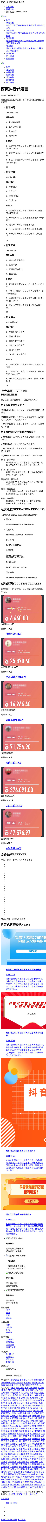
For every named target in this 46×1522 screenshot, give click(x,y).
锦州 (12, 1405)
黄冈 (16, 1431)
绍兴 (16, 1416)
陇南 (3, 1464)
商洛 (29, 1459)
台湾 (36, 1485)
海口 (38, 1441)
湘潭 (14, 1434)
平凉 (27, 1462)
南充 (32, 1446)
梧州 (29, 1467)
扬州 (21, 1400)
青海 (16, 1464)
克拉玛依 (40, 1474)
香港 (36, 1487)
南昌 (7, 1426)
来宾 (27, 1469)
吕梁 (41, 1398)
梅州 (34, 1439)
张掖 (23, 1462)
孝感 (7, 1431)
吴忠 (5, 1474)
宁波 (7, 1416)
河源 (43, 1439)
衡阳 (19, 1434)
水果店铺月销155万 (16, 677)
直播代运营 (33, 33)
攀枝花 (35, 1444)
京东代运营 (31, 25)
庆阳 (36, 1462)
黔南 (25, 1451)
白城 (36, 1408)
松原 (41, 1408)
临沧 (27, 1454)
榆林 (16, 1459)
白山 (32, 1408)
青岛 (5, 1390)
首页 (8, 20)
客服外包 (14, 51)
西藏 (36, 1469)
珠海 (38, 1436)
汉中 (21, 1459)
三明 (21, 1423)
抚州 (21, 1426)
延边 (3, 1411)
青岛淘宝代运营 (26, 1380)
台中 (10, 1487)
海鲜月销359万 (13, 762)
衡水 (25, 1395)
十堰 (27, 1428)
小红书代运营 (22, 33)
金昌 (5, 1462)
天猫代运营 (21, 25)
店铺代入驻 (15, 43)
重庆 (26, 1388)
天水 (14, 1462)
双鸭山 (8, 1413)
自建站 (35, 1383)
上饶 (16, 1426)
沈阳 (27, 1403)
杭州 (3, 1416)
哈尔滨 (15, 1411)
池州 (32, 1421)
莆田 (25, 1423)
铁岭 (34, 1405)
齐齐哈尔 (22, 1411)
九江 (12, 1426)
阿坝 (3, 1449)
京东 (8, 1315)
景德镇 (39, 1426)
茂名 (25, 1439)
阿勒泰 (27, 1479)
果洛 (43, 1464)
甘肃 (34, 1459)
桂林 (25, 1467)
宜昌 (32, 1428)
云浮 (29, 1441)
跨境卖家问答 (17, 1383)
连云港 (35, 1400)
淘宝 (8, 1310)
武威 (19, 1462)
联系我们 (10, 59)
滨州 (3, 1393)
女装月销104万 (13, 848)
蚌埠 (21, 1418)
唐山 (42, 1393)
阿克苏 (8, 1477)
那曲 (23, 1472)
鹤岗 (24, 1413)
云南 (36, 1451)
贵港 (5, 1469)
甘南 (12, 1464)
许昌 (36, 1482)
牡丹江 (29, 1411)
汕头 (43, 1436)
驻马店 (17, 1485)
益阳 (43, 1434)
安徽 (7, 1418)
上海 (22, 1388)
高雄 (19, 1487)
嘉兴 (25, 1416)
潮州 (21, 1441)
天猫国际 (10, 1339)
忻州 (32, 1398)
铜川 (3, 1459)
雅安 (41, 1446)
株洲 (10, 1434)
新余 (5, 1428)
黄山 (5, 1421)
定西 (41, 1462)
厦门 (7, 1423)
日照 (41, 1390)
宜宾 (27, 1446)
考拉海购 (10, 1345)
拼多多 (9, 1318)
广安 (16, 1449)
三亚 (43, 1441)
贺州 (19, 1469)
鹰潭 (10, 1428)
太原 (40, 1395)
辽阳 (25, 1405)
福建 (41, 1421)
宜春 (25, 1426)
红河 (12, 1456)
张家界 (37, 1434)
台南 (14, 1487)
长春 (10, 1408)
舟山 (3, 1418)
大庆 (41, 1411)
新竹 (27, 1487)
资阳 (23, 1446)
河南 (32, 1479)
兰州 (38, 1459)
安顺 (5, 1451)
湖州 (21, 1416)
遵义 (38, 1449)
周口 (12, 1485)
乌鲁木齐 (25, 1474)
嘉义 (32, 1487)
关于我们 (10, 56)
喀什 (14, 1477)
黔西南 (30, 1451)
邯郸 (3, 1395)
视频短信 (27, 1383)
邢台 (7, 1395)
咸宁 (21, 1431)
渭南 (7, 1459)
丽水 (43, 1416)
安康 (25, 1459)
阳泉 (5, 1398)
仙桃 (25, 1431)
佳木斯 (36, 1411)
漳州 (12, 1423)
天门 (34, 1431)
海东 (25, 1464)
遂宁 (10, 1446)
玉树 (3, 1467)
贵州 (29, 1449)
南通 (40, 1400)
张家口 (30, 1395)
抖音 (8, 1325)
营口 (16, 1405)
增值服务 (10, 46)
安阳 (14, 1482)
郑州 (37, 1479)
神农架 (39, 1431)
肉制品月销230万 (15, 720)
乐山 (19, 1446)
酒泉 (32, 1462)
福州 (3, 1423)
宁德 (38, 1423)
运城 (23, 1398)
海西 (7, 1467)
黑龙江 (8, 1411)
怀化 (16, 1436)
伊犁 (17, 1479)
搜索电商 (10, 23)
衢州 (34, 1416)
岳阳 (27, 1434)
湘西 (21, 1436)
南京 (19, 1403)
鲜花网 (37, 1380)
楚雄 (7, 1456)
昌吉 (23, 1477)
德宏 (32, 1454)
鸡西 (3, 1413)
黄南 (34, 1464)
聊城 (12, 1393)
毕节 (10, 1451)
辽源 (23, 1408)
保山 (14, 1454)
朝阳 (38, 1405)
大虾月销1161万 (14, 805)
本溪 (3, 1405)
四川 (16, 1444)
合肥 (12, 1418)
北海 (34, 1467)
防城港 (39, 1467)
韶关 (7, 1439)
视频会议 (9, 1385)
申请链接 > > (35, 1385)
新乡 (23, 1482)
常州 (5, 1403)
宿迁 (7, 1400)
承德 (16, 1395)
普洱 (23, 1454)
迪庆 (41, 1454)
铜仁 (14, 1451)
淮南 (25, 1418)
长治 (10, 1398)
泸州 (40, 1444)
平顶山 (8, 1482)
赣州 (34, 1426)
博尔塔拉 (29, 1477)
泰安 (32, 1390)
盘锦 (29, 1405)
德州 (7, 1393)
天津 (18, 1388)
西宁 (21, 1464)
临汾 (14, 1398)
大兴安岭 (35, 1413)
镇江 (16, 1400)
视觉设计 (10, 1359)
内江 (14, 1446)
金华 (29, 1416)
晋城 (27, 1398)
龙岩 (34, 1423)
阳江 (3, 1441)
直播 (8, 1330)
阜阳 (10, 1421)
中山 (16, 1441)
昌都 (9, 1472)
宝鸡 (38, 1456)
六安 (23, 1421)
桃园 (5, 1487)
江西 (3, 1426)
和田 (18, 1477)
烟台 (19, 1390)
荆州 (12, 1431)
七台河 (19, 1413)
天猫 (8, 1313)
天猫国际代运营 (13, 41)
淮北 (36, 1418)
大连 (32, 1403)
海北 (29, 1464)
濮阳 (31, 1482)
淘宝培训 (26, 1385)
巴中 (21, 1449)
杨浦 (12, 1444)
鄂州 (41, 1428)
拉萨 (41, 1469)
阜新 (21, 1405)
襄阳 (36, 1428)
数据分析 (26, 48)
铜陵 (40, 1418)
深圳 (34, 1436)
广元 (5, 1446)
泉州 (16, 1423)
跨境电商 (10, 38)
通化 (27, 1408)
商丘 (7, 1485)
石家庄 (26, 1393)
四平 (19, 1408)
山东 (31, 1388)
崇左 (32, 1469)
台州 (38, 1416)
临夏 (7, 1464)
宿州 (14, 1421)
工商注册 (18, 1385)
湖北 (14, 1428)
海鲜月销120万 (13, 634)
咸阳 (42, 1456)
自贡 (29, 1444)
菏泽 (16, 1393)
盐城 (25, 1400)
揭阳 (25, 1441)
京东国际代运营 (27, 41)
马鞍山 (30, 1418)
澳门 (41, 1487)
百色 (14, 1469)
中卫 (14, 1474)
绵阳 (25, 1444)
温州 (12, 1416)
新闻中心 (10, 9)
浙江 (42, 1413)
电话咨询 (22, 1520)
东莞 (12, 1441)
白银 (10, 1462)
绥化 (29, 1413)
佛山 (3, 1439)
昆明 (40, 1451)
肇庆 (16, 1439)
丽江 (19, 1454)
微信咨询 (13, 1520)
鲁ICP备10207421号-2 (18, 1494)
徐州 (10, 1403)
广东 (25, 1436)
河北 (21, 1393)
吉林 (5, 1408)
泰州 (12, 1400)
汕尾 (38, 1439)
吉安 (29, 1426)
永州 (12, 1436)
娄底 (3, 1436)
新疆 (19, 1474)
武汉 (19, 1428)
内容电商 (10, 30)
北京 (13, 1388)
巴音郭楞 (37, 1477)
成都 (21, 1444)
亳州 (36, 1421)
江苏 (3, 1400)
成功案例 (10, 53)
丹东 (7, 1405)
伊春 (14, 1413)
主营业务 (10, 7)
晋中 (19, 1398)
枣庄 (10, 1390)
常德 (32, 1434)
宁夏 (33, 1472)
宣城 (27, 1421)
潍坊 (23, 1390)
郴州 (7, 1436)
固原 (10, 1474)
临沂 (40, 1388)
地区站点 (34, 1494)
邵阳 (23, 1434)
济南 (35, 1388)
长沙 (5, 1434)
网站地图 (5, 1499)
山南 (18, 1472)
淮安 (29, 1400)
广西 (12, 1467)
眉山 (25, 1449)
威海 (36, 1390)
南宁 (16, 1467)
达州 (36, 1446)
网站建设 (15, 1380)
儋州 (7, 1444)
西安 (33, 1456)
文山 (16, 1456)
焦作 (27, 1482)
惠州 (29, 1439)
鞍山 (36, 1403)
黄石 (23, 1428)
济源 (31, 1485)
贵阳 (34, 1449)
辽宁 (23, 1403)
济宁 (27, 1390)
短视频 (9, 1332)
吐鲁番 (32, 1474)
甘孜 (7, 1449)
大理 (3, 1456)
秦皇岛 (37, 1393)
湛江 (12, 1439)
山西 (36, 1395)
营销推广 (35, 48)
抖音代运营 (11, 33)
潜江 (29, 1431)
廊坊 (21, 1395)
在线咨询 (5, 1520)
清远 (7, 1441)
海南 (34, 1441)
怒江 (36, 1454)
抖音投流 (18, 48)
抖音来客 (10, 48)
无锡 (14, 1403)
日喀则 (4, 1472)
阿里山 (28, 1472)
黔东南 (20, 1451)
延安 (12, 1459)
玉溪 (5, 1454)
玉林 (10, 1469)
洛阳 (3, 1482)
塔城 (22, 1479)
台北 (40, 1485)
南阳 (23, 1485)
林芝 (14, 1472)
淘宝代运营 (11, 25)
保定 (31, 1393)
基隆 (23, 1487)
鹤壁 (18, 1482)
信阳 (27, 1485)
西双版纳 (22, 1456)
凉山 (12, 1449)
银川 (38, 1472)
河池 (23, 1469)
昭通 (10, 1454)
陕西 (29, 1456)
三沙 (3, 1444)
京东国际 (10, 1342)
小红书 (9, 1327)
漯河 (40, 1482)
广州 (29, 1436)
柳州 (21, 1467)
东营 (14, 1390)
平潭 (43, 1423)
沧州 (12, 1395)
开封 (41, 1479)
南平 (29, 1423)
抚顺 (41, 1403)
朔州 (36, 1398)
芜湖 (16, 1418)
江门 (21, 1439)
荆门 (3, 1431)
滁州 (19, 1421)
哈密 (3, 1477)
